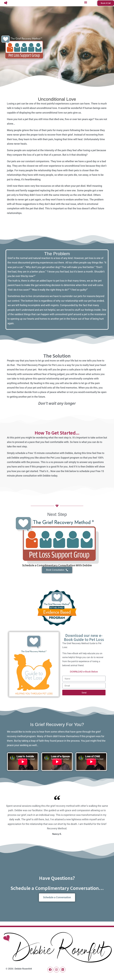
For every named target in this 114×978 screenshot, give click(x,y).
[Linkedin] (62, 969)
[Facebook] (50, 969)
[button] (85, 2)
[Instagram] (56, 969)
